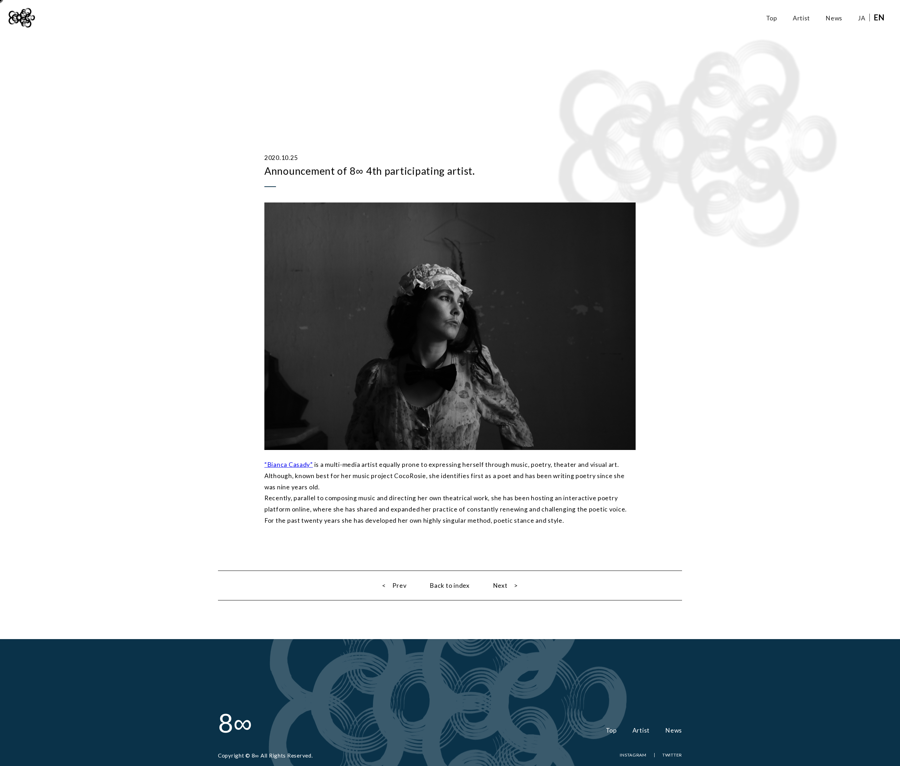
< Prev (394, 585)
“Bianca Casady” (288, 464)
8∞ (235, 722)
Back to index (449, 585)
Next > (505, 585)
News (833, 18)
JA (861, 18)
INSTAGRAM (633, 755)
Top (771, 18)
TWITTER (672, 755)
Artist (801, 18)
